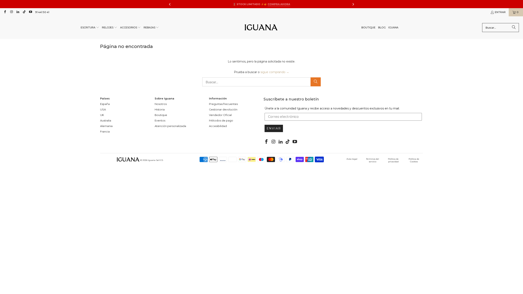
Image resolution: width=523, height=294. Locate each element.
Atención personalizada (170, 126)
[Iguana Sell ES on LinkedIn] (17, 12)
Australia (105, 120)
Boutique (161, 115)
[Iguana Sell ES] (261, 27)
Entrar (500, 12)
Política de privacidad (393, 160)
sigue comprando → (274, 72)
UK (102, 115)
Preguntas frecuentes (223, 104)
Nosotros (161, 104)
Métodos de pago (221, 120)
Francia (105, 131)
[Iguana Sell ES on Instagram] (11, 12)
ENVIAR (274, 128)
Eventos (160, 120)
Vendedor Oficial (220, 115)
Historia (160, 109)
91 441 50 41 (42, 12)
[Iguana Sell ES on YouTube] (30, 12)
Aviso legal (351, 159)
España (105, 104)
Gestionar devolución (223, 109)
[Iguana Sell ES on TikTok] (24, 12)
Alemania (106, 126)
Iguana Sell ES (155, 160)
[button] (90, 27)
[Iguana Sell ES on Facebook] (5, 12)
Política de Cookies (414, 160)
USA (103, 109)
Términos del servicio (372, 160)
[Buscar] (514, 27)
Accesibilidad (218, 126)
